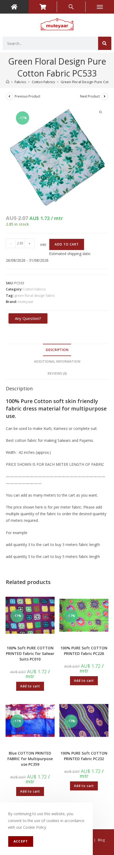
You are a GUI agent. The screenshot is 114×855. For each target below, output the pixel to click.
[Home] (7, 81)
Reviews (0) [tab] (57, 373)
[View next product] (104, 96)
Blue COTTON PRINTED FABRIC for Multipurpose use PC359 (30, 759)
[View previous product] (9, 96)
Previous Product (27, 96)
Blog (101, 840)
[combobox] (50, 43)
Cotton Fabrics (34, 289)
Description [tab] (57, 350)
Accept (21, 841)
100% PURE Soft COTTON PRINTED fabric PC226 (83, 650)
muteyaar (25, 301)
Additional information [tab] (57, 361)
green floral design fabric (34, 295)
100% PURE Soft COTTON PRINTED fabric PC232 (83, 756)
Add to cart (67, 244)
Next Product (90, 96)
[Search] (104, 43)
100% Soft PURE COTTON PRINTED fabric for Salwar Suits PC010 (30, 653)
